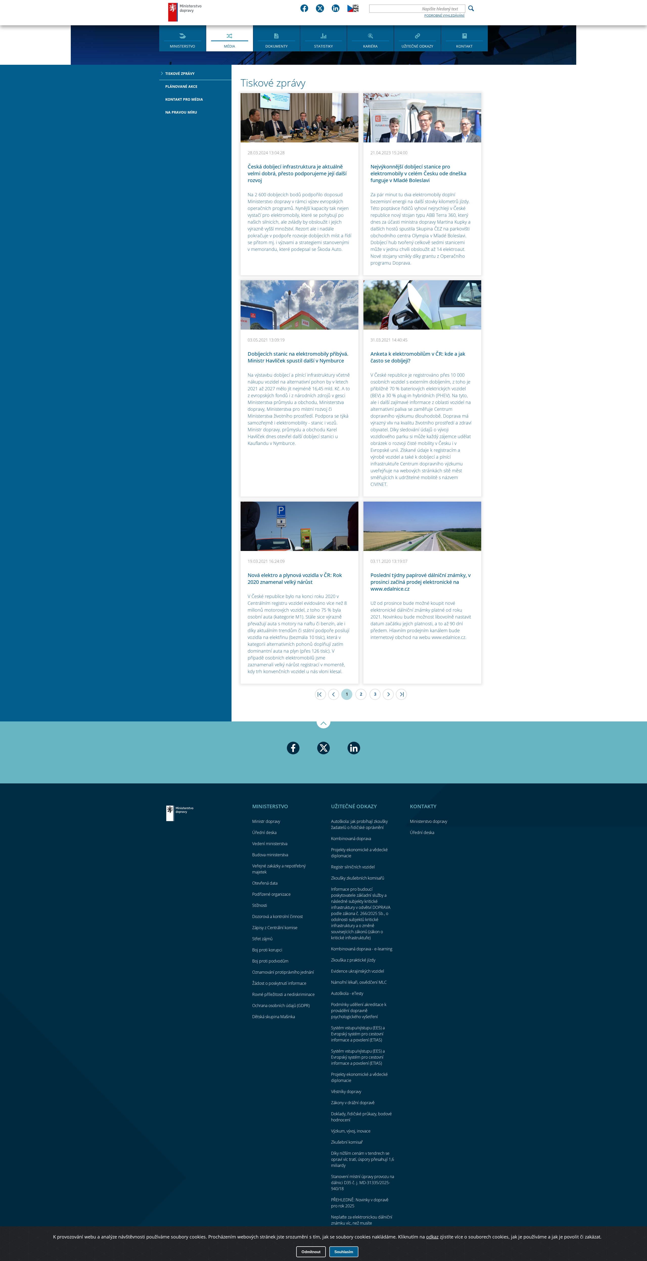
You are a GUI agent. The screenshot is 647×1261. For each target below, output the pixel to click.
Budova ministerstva (270, 855)
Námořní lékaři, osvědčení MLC (359, 982)
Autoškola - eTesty (347, 993)
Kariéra (370, 46)
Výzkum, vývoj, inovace (351, 1131)
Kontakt (464, 46)
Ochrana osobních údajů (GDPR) (281, 1005)
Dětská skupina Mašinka (273, 1016)
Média (229, 46)
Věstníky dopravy (346, 1091)
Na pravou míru (181, 112)
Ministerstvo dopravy (185, 12)
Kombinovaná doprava (351, 838)
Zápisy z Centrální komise (274, 927)
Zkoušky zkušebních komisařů (357, 878)
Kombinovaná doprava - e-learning (361, 949)
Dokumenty (276, 46)
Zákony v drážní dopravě (353, 1102)
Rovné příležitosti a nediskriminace (283, 994)
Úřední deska (264, 832)
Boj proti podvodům (270, 961)
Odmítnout (311, 1252)
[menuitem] (182, 38)
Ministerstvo (182, 46)
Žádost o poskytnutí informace (279, 983)
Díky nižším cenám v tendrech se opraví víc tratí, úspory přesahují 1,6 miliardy (362, 1159)
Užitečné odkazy (417, 46)
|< (320, 694)
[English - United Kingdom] (353, 10)
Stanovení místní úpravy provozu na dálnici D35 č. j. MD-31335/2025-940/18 (362, 1182)
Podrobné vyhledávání (444, 15)
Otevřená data (265, 883)
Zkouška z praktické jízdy (353, 960)
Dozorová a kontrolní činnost (277, 916)
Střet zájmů (262, 939)
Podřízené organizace (271, 894)
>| (401, 694)
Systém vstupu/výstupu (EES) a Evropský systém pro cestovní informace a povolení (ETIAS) (358, 1034)
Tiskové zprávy (180, 73)
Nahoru (323, 725)
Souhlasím (343, 1252)
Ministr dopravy (266, 821)
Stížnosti (259, 905)
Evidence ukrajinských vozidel (357, 971)
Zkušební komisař (347, 1142)
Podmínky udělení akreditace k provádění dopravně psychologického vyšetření (358, 1010)
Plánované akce (181, 86)
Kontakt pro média (184, 99)
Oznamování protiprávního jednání (283, 972)
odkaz (432, 1237)
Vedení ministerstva (269, 843)
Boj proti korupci (267, 950)
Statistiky (323, 46)
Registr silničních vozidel (353, 867)
